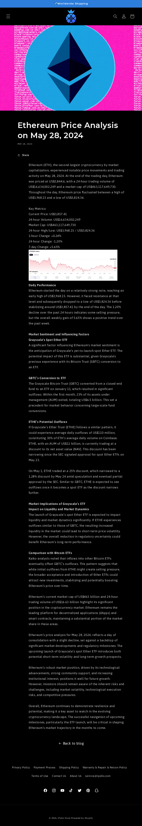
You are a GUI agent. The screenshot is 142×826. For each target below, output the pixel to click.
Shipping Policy (69, 767)
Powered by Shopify (82, 818)
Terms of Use (39, 775)
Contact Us (59, 775)
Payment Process (44, 767)
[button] (8, 16)
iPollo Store (64, 818)
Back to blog (73, 743)
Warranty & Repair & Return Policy (105, 767)
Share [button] (25, 155)
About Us (76, 775)
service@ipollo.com (97, 775)
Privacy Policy (21, 767)
